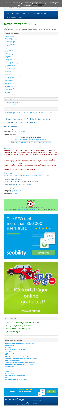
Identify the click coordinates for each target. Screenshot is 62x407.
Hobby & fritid (8, 56)
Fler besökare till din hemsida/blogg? (15, 102)
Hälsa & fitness (8, 59)
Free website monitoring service (35, 402)
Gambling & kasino (9, 51)
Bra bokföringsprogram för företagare (15, 104)
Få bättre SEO (25, 13)
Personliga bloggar (9, 77)
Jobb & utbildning (9, 62)
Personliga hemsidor (10, 79)
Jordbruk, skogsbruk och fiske (12, 64)
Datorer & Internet (9, 36)
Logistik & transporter (10, 68)
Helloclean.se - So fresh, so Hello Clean (15, 323)
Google (15, 189)
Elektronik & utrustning (10, 42)
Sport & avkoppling (9, 88)
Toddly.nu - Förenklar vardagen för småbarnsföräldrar (19, 328)
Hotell (23, 131)
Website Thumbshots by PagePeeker (35, 400)
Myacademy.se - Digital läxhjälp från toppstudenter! (18, 325)
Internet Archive (15, 193)
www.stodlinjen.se (22, 209)
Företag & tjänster (9, 50)
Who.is (11, 192)
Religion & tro (8, 82)
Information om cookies (14, 404)
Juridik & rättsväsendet (10, 65)
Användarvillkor (22, 404)
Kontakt (20, 17)
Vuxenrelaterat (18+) (10, 94)
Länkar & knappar (11, 17)
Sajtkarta (28, 404)
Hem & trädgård (9, 55)
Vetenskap (7, 92)
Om (13, 13)
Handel (6, 53)
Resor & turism (8, 83)
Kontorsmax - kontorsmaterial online (14, 331)
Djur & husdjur (8, 38)
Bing (23, 189)
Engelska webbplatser (10, 44)
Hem (8, 13)
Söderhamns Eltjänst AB (12, 333)
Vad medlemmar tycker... (43, 13)
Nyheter (18, 13)
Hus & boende (8, 58)
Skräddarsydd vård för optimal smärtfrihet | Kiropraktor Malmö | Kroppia (23, 322)
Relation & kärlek (9, 80)
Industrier (7, 61)
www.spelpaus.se (31, 209)
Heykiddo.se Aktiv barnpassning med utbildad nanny (18, 330)
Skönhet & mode (9, 86)
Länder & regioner (9, 70)
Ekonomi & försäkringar (10, 41)
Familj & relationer (9, 45)
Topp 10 (33, 13)
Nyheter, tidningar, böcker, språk (12, 76)
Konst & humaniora (9, 67)
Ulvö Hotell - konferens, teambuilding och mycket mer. (31, 140)
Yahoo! (19, 189)
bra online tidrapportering (33, 403)
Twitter (6, 404)
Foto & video (8, 48)
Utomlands (7, 91)
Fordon (6, 47)
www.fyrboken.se (15, 114)
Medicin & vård (8, 73)
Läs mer (35, 5)
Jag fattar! (41, 5)
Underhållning (8, 89)
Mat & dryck (8, 71)
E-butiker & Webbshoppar (11, 39)
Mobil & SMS (8, 74)
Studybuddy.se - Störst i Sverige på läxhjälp (16, 327)
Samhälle (7, 85)
